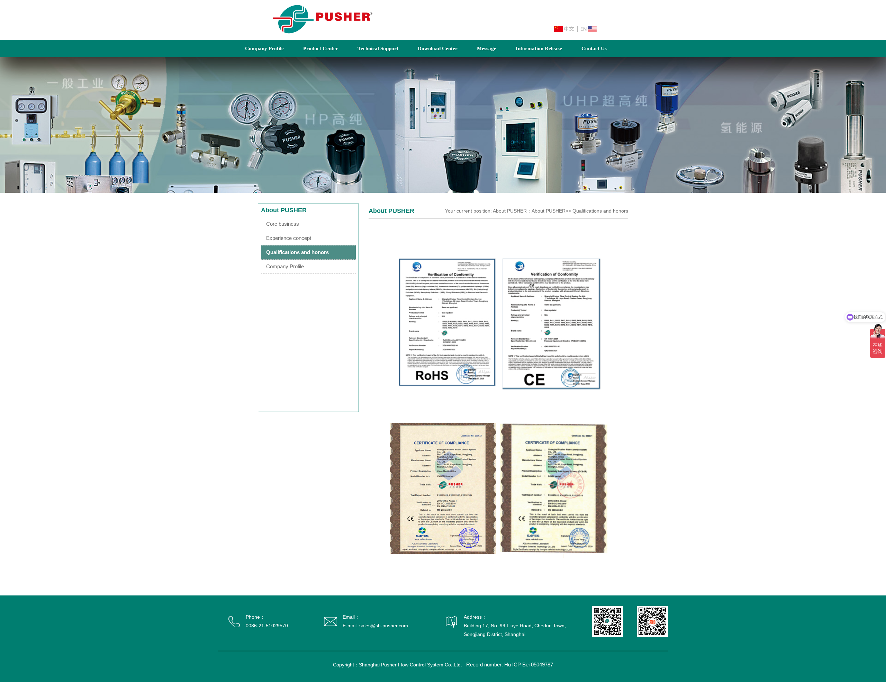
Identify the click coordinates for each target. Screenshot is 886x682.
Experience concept (288, 238)
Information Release (539, 48)
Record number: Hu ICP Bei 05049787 (509, 664)
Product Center (320, 48)
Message (486, 48)
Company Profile (264, 48)
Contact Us (594, 48)
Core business (282, 224)
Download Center (438, 48)
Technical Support (378, 48)
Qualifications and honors (297, 252)
